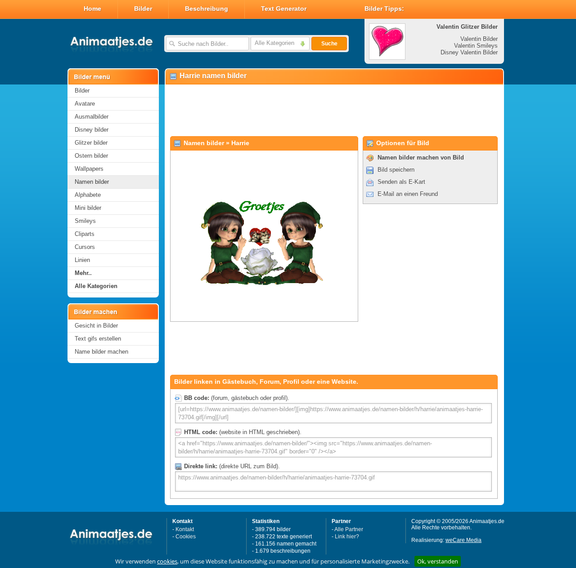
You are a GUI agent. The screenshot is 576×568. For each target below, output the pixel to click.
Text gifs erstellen (98, 338)
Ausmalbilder (91, 116)
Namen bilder (92, 181)
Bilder (143, 8)
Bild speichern (396, 169)
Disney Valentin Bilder (469, 52)
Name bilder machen (101, 351)
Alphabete (88, 194)
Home (92, 8)
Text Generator (283, 8)
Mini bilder (88, 207)
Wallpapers (89, 168)
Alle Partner (348, 529)
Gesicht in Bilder (96, 325)
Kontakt (185, 529)
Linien (82, 260)
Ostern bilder (91, 155)
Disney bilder (91, 129)
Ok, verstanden (437, 561)
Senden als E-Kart (401, 181)
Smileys (85, 220)
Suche (329, 43)
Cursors (85, 247)
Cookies (186, 536)
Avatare (85, 103)
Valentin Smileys (476, 45)
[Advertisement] (334, 110)
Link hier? (347, 536)
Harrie (240, 142)
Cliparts (84, 234)
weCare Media (464, 540)
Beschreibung (206, 8)
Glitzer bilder (91, 142)
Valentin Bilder (479, 39)
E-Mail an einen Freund (408, 194)
